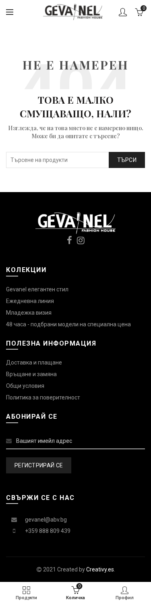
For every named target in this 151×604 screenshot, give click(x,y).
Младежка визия (29, 312)
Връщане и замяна (31, 374)
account (123, 12)
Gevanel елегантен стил (37, 289)
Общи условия (25, 386)
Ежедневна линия (30, 301)
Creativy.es (100, 569)
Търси (127, 160)
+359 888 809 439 (47, 531)
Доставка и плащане (34, 362)
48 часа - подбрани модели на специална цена (68, 324)
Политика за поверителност (43, 397)
